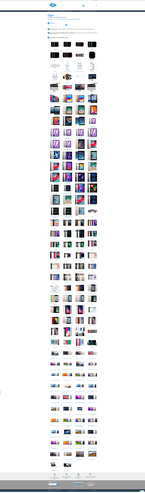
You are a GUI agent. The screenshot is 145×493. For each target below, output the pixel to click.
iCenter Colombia (53, 490)
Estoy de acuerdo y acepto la (54, 486)
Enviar (58, 484)
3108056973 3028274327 (79, 484)
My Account (95, 0)
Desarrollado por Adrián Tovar (72, 490)
